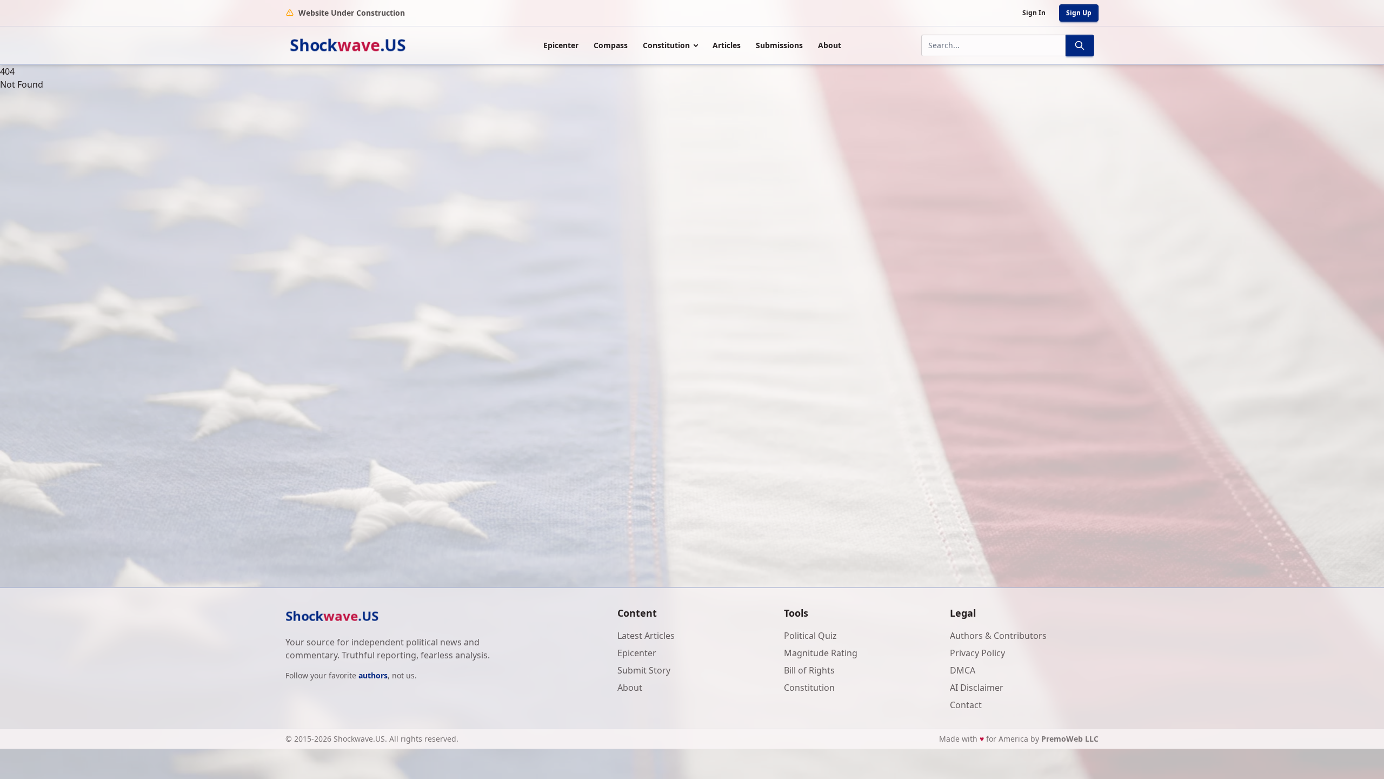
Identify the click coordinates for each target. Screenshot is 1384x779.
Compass (611, 45)
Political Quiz (810, 636)
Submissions (779, 45)
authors (373, 675)
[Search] (1079, 45)
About (829, 45)
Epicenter (560, 45)
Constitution (666, 45)
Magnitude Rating (820, 653)
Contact (966, 705)
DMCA (962, 670)
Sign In (1034, 12)
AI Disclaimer (976, 688)
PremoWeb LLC (1070, 739)
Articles (727, 45)
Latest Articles (646, 636)
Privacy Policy (977, 653)
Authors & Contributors (998, 636)
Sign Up (1079, 12)
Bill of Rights (809, 670)
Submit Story (643, 670)
